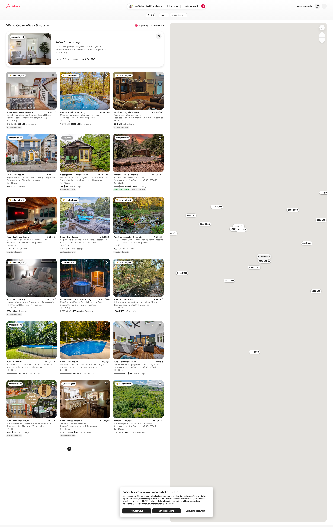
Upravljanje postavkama (196, 511)
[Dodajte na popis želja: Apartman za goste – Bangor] (160, 75)
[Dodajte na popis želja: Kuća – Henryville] (53, 325)
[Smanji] (322, 40)
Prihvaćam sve (137, 511)
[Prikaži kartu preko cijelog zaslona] (322, 27)
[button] (61, 59)
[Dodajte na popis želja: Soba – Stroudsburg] (53, 262)
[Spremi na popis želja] (159, 36)
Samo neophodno (166, 511)
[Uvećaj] (322, 34)
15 (100, 449)
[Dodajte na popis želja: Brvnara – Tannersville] (160, 262)
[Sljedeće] (106, 449)
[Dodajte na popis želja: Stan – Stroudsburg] (53, 137)
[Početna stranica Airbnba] (13, 6)
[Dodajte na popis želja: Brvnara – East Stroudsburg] (106, 75)
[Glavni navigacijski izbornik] (324, 6)
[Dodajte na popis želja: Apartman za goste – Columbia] (160, 200)
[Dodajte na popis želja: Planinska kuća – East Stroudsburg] (106, 262)
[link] (63, 449)
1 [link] (69, 449)
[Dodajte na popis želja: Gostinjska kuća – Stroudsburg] (106, 137)
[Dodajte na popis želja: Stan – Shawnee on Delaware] (53, 75)
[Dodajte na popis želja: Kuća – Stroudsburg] (106, 200)
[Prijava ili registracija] (317, 6)
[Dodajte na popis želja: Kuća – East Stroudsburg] (53, 200)
